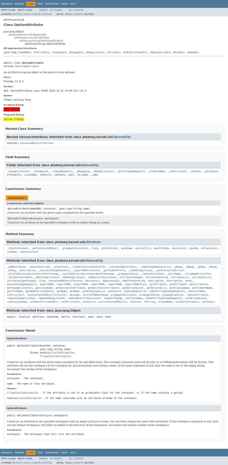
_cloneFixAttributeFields (88, 266)
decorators (92, 280)
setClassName (133, 298)
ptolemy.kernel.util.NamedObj (27, 34)
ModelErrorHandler (135, 52)
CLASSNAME (30, 174)
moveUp (193, 248)
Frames (43, 10)
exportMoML (47, 284)
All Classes (76, 10)
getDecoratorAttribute (70, 287)
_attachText (60, 266)
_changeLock (40, 171)
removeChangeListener (21, 298)
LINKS (94, 174)
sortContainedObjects (112, 301)
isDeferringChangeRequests (167, 291)
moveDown (126, 248)
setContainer (209, 248)
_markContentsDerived (169, 270)
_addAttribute (16, 266)
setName (12, 251)
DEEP (71, 174)
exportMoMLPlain (136, 284)
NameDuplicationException (57, 352)
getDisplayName (179, 287)
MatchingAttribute (27, 66)
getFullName (15, 291)
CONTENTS (59, 174)
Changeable (59, 52)
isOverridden (196, 291)
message (75, 294)
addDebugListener (74, 277)
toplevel (135, 301)
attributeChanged (131, 277)
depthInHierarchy (133, 280)
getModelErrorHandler (39, 291)
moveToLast (179, 248)
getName (62, 291)
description (156, 280)
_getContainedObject (44, 248)
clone (94, 248)
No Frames (56, 10)
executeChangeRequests (22, 284)
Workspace (36, 218)
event (188, 280)
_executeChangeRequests (54, 270)
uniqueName (165, 301)
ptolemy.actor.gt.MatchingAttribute (41, 40)
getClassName (44, 287)
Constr (36, 14)
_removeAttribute (152, 273)
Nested (17, 14)
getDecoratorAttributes (104, 287)
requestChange (113, 298)
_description (26, 270)
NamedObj (122, 137)
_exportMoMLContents (86, 270)
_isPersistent (177, 171)
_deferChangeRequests (131, 171)
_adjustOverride (39, 266)
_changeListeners (18, 171)
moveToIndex (161, 248)
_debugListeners (103, 171)
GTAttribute (41, 52)
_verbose (195, 171)
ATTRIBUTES (14, 174)
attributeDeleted (156, 277)
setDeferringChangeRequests (163, 298)
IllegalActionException (55, 356)
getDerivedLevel (133, 287)
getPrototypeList (93, 291)
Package (19, 4)
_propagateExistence (74, 248)
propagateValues (173, 294)
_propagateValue (127, 273)
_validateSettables (20, 277)
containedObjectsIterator (65, 280)
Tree (40, 4)
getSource (114, 291)
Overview (6, 4)
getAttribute (158, 284)
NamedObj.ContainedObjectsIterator (30, 143)
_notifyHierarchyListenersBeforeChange (87, 273)
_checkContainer (17, 248)
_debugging (82, 171)
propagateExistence (124, 294)
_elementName (156, 171)
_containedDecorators (122, 266)
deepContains (111, 280)
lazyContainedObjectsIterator (47, 294)
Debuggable (76, 52)
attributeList (180, 277)
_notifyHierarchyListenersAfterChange (32, 273)
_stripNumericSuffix (197, 273)
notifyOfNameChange (95, 294)
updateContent (29, 251)
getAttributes (198, 284)
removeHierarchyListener (84, 298)
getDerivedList (157, 287)
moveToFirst (143, 248)
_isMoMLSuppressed (140, 270)
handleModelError (135, 291)
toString (149, 301)
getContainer (109, 248)
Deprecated (52, 4)
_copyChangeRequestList (155, 266)
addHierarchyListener (102, 277)
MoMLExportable (160, 52)
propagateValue (149, 294)
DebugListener (95, 52)
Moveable (179, 52)
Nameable (193, 52)
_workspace (211, 171)
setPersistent (70, 301)
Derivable (114, 52)
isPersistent (15, 294)
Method (47, 14)
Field (27, 14)
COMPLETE (45, 174)
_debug (178, 266)
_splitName (174, 273)
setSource (88, 301)
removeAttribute (197, 294)
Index (64, 4)
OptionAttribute (18, 208)
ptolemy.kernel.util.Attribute (31, 37)
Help (73, 4)
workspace (208, 301)
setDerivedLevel (195, 298)
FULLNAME (82, 174)
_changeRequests (61, 171)
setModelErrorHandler (44, 301)
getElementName (202, 287)
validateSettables (187, 301)
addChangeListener (47, 277)
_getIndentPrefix (113, 270)
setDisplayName (17, 301)
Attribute (93, 242)
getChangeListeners (20, 287)
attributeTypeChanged (21, 280)
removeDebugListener (51, 298)
